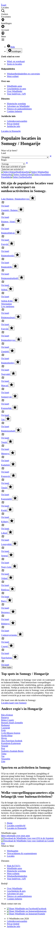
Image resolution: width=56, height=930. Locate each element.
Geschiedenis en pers (16, 88)
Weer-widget (13, 76)
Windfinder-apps (14, 86)
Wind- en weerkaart (16, 61)
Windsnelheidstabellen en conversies (23, 73)
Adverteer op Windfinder (18, 106)
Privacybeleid (13, 123)
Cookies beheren (14, 111)
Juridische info (13, 126)
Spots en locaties (14, 64)
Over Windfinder (14, 91)
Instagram (41, 911)
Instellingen (16, 51)
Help (12, 47)
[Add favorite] (32, 198)
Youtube (41, 913)
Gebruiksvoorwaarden (17, 121)
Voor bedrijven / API (16, 94)
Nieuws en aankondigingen (19, 109)
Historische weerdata (16, 103)
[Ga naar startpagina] (1, 2)
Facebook (41, 908)
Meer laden (6, 667)
